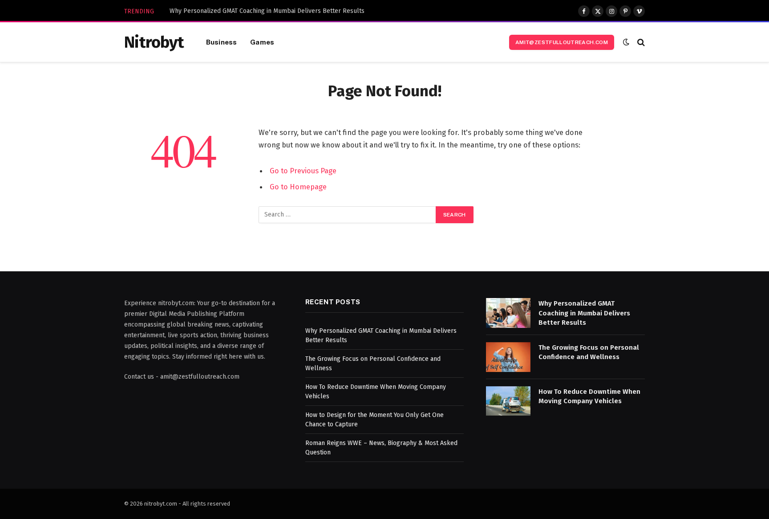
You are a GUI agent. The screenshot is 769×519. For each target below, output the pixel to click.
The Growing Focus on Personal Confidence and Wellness (588, 352)
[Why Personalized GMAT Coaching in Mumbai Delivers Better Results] (508, 313)
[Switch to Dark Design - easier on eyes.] (626, 42)
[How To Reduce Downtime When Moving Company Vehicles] (508, 401)
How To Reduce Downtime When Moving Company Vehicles (589, 396)
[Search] (640, 42)
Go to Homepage (298, 186)
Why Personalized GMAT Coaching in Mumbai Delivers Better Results (267, 11)
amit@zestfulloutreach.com (561, 42)
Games (262, 42)
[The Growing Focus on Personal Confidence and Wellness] (508, 357)
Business (221, 42)
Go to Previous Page (303, 170)
